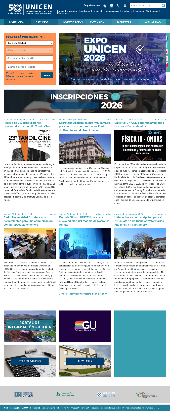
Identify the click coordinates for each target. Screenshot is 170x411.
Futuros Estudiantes (67, 11)
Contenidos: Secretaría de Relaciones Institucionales (99, 408)
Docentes (139, 11)
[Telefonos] (118, 7)
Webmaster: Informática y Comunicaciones (139, 408)
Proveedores (63, 13)
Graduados (127, 11)
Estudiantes (84, 11)
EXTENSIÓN (97, 22)
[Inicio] (105, 7)
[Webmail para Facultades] (111, 7)
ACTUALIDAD (152, 22)
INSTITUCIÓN (17, 22)
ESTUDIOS (42, 22)
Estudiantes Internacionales (106, 11)
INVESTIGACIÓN (73, 22)
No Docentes (152, 11)
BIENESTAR (124, 22)
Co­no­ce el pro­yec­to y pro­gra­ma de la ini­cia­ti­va (83, 294)
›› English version (91, 5)
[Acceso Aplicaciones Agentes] (125, 7)
